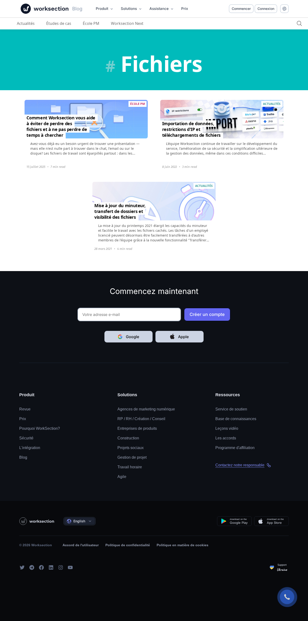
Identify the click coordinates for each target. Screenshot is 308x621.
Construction (128, 438)
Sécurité (26, 438)
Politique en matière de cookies (182, 545)
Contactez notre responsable (239, 465)
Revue (25, 409)
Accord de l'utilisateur (81, 545)
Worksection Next (127, 23)
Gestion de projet (132, 457)
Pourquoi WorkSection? (39, 428)
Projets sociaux (130, 448)
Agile (121, 477)
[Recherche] (299, 23)
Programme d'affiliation (235, 448)
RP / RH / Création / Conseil (141, 419)
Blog (23, 457)
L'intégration (29, 448)
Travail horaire (129, 467)
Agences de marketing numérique (146, 409)
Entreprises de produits (137, 428)
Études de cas (58, 23)
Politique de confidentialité (127, 545)
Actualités (26, 23)
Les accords (225, 438)
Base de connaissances (235, 419)
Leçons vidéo (226, 428)
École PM (91, 23)
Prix (22, 419)
